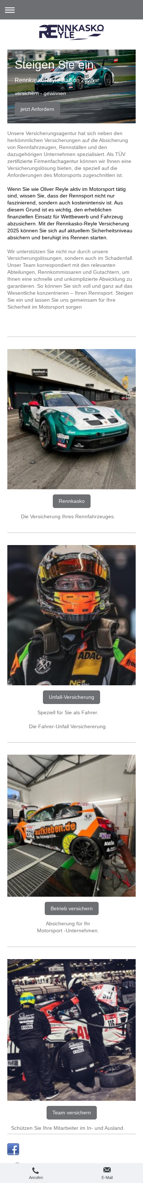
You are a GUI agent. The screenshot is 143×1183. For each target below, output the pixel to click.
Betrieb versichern (72, 908)
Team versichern (71, 1112)
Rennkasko (72, 501)
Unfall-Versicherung (71, 697)
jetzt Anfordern (37, 109)
